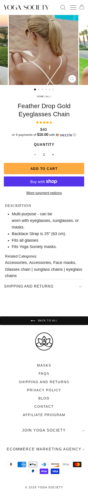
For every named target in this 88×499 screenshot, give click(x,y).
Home (40, 96)
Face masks (64, 262)
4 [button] (46, 90)
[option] (44, 50)
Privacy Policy (44, 390)
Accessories (16, 262)
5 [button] (50, 90)
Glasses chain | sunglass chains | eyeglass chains (43, 272)
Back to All (47, 320)
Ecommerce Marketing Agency (44, 449)
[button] (44, 122)
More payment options (44, 193)
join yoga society (44, 430)
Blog (44, 398)
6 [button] (54, 90)
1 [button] (35, 90)
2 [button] (39, 90)
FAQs (44, 373)
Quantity (44, 144)
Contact (44, 406)
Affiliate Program (44, 415)
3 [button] (43, 90)
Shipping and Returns (28, 286)
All (48, 96)
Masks (44, 365)
